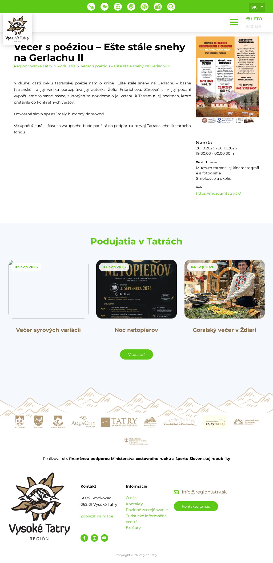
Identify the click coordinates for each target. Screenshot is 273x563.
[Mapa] (158, 7)
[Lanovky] (118, 7)
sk (253, 7)
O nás (131, 497)
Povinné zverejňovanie (147, 509)
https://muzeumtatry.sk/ (218, 193)
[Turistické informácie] (144, 7)
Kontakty (134, 503)
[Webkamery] (105, 7)
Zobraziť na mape (97, 516)
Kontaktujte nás (196, 506)
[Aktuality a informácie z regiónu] (131, 7)
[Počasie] (91, 7)
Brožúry (133, 527)
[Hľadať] (171, 7)
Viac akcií (136, 354)
